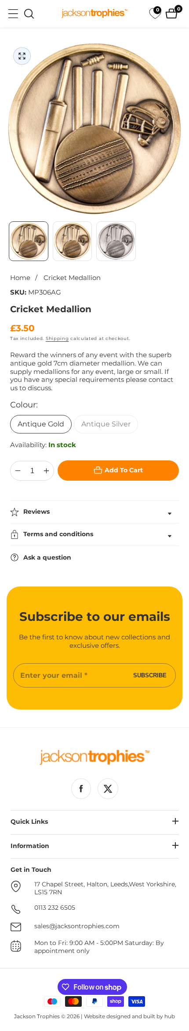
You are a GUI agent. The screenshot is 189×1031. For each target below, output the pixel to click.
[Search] (29, 14)
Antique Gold (41, 424)
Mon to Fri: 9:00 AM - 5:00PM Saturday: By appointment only (99, 947)
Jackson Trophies (37, 1016)
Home (20, 278)
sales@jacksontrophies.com (77, 926)
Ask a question (47, 557)
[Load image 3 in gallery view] (116, 241)
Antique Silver (106, 424)
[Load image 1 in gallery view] (28, 241)
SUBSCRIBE (150, 675)
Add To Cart (124, 470)
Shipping (57, 338)
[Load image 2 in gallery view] (72, 241)
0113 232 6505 (54, 907)
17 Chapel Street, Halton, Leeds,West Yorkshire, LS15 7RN (105, 888)
